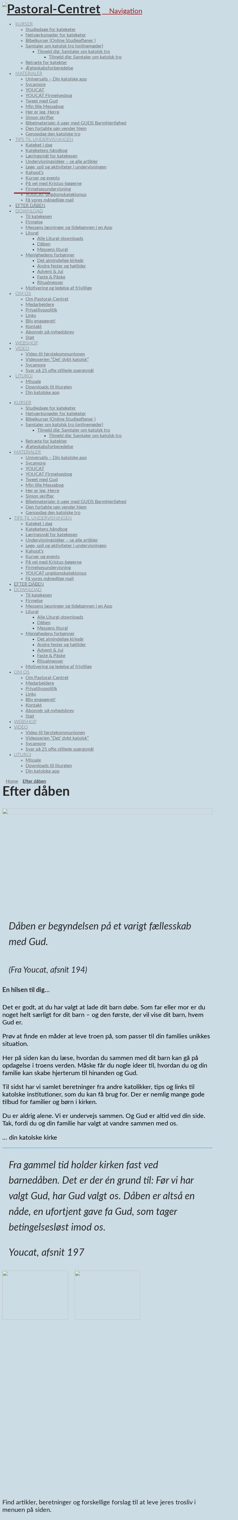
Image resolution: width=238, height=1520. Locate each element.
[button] (122, 11)
